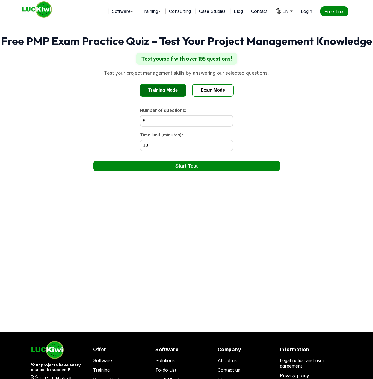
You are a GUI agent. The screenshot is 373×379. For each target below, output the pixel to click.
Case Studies (212, 11)
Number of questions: (163, 110)
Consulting (180, 11)
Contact (259, 11)
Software (102, 360)
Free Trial (334, 11)
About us (227, 360)
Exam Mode (213, 90)
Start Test (186, 166)
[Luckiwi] (47, 357)
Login (306, 11)
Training (101, 370)
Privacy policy (294, 375)
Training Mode (163, 90)
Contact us (229, 370)
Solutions (165, 360)
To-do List (165, 370)
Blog (238, 11)
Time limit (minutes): (161, 135)
